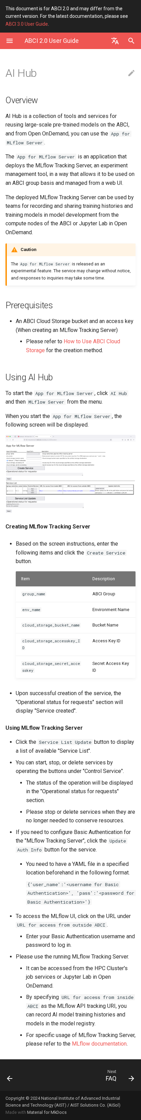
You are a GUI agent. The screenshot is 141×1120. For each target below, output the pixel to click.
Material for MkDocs (47, 1112)
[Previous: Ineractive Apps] (18, 1075)
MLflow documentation (99, 1043)
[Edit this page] (131, 73)
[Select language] (115, 41)
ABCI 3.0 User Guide (26, 24)
